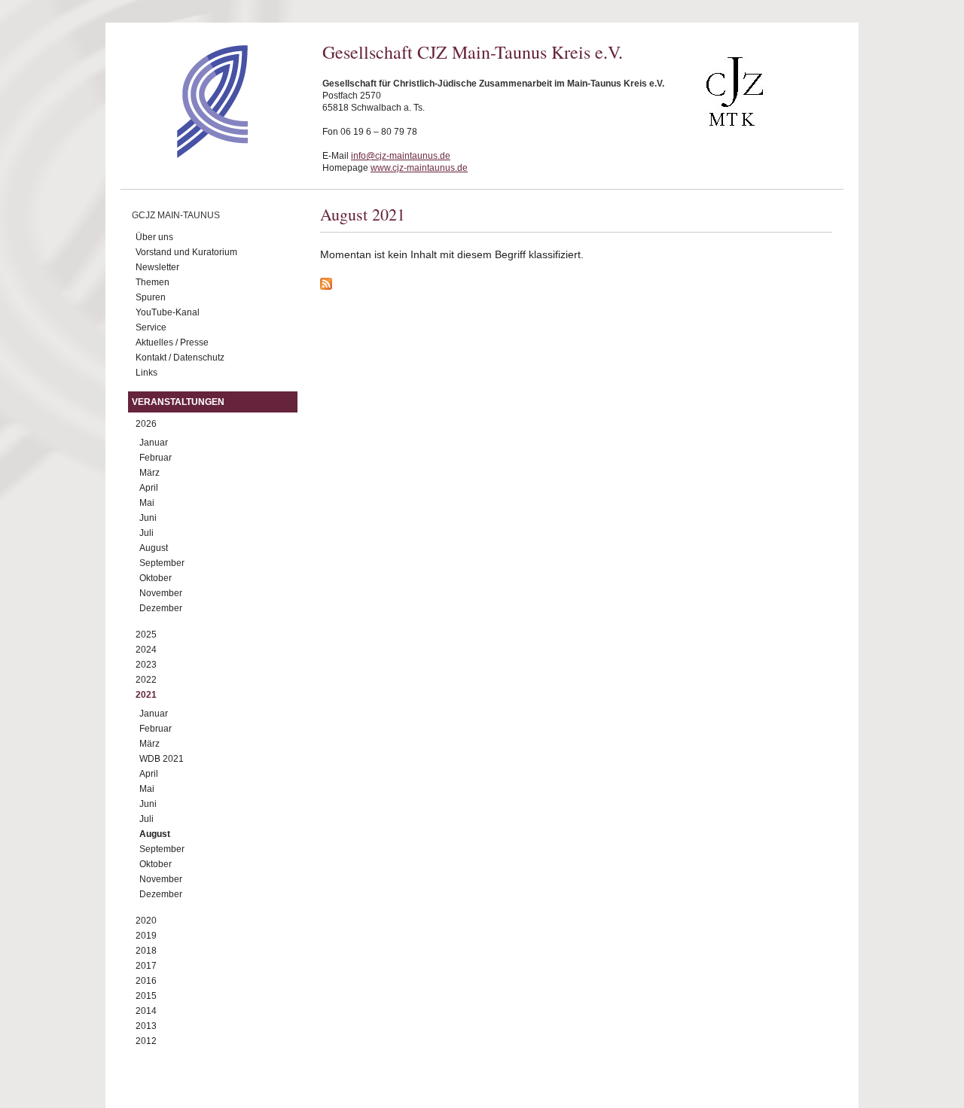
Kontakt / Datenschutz (180, 357)
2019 (146, 935)
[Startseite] (185, 154)
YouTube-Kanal (168, 312)
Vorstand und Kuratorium (186, 252)
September (162, 563)
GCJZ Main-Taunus (176, 215)
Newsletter (157, 267)
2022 (146, 679)
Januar (153, 442)
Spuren (151, 297)
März (149, 472)
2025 (146, 634)
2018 (146, 950)
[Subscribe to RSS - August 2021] (576, 286)
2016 (146, 981)
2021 (146, 694)
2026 (146, 424)
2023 (146, 664)
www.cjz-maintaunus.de (419, 168)
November (160, 593)
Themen (152, 282)
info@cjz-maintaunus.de (400, 156)
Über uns (154, 237)
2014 (146, 1011)
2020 (146, 920)
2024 (146, 649)
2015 (146, 996)
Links (146, 372)
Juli (146, 533)
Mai (146, 503)
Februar (155, 457)
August (153, 548)
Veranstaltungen (178, 402)
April (148, 487)
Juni (148, 518)
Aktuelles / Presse (172, 342)
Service (151, 327)
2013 (146, 1026)
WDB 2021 (161, 758)
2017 (146, 965)
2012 (146, 1041)
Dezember (160, 608)
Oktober (155, 578)
